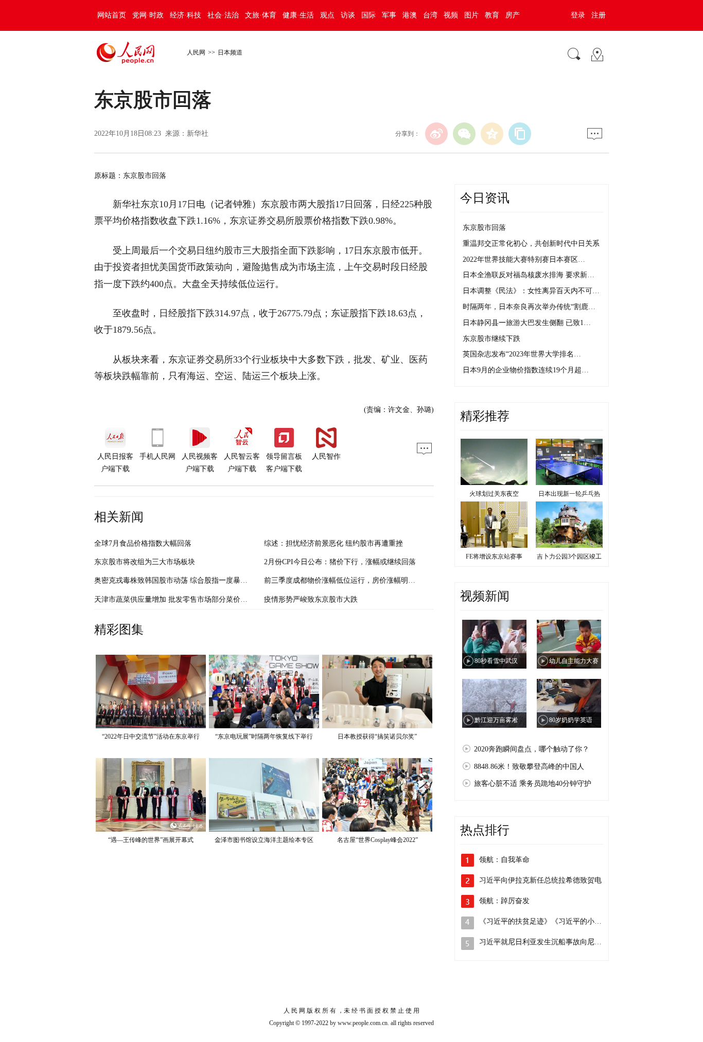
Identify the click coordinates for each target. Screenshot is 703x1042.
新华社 (197, 133)
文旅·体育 (260, 15)
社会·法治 (223, 15)
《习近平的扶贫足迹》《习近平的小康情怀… (551, 921)
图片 (471, 15)
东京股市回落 (484, 227)
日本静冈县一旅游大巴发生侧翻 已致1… (527, 323)
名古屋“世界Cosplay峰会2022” (377, 839)
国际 (368, 15)
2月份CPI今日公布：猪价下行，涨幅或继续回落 (340, 562)
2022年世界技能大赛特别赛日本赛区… (524, 259)
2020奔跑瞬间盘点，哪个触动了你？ (531, 749)
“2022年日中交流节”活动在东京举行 (151, 736)
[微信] (464, 133)
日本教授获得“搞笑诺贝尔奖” (377, 736)
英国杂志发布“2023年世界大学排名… (522, 354)
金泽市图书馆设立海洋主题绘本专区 (264, 839)
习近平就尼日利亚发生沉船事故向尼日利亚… (551, 942)
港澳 (409, 15)
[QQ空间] (492, 133)
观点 (327, 15)
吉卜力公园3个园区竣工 (569, 556)
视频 (451, 15)
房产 (512, 15)
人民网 (196, 52)
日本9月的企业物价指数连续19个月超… (526, 370)
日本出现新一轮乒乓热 (569, 493)
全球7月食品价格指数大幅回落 (142, 543)
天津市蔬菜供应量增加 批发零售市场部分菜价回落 (174, 599)
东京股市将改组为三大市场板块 (144, 562)
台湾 (430, 15)
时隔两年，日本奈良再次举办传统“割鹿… (529, 307)
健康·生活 (298, 15)
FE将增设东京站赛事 (494, 556)
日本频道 (230, 52)
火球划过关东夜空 (494, 493)
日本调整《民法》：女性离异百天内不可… (531, 291)
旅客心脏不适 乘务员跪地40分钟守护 (532, 783)
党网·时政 (148, 15)
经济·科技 (185, 15)
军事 (389, 15)
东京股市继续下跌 (491, 339)
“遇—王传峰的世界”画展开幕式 (151, 839)
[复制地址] (519, 133)
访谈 (348, 15)
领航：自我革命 (504, 860)
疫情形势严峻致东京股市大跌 (311, 599)
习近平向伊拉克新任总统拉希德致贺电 (540, 880)
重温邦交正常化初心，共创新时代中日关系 (531, 243)
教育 (492, 15)
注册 (598, 15)
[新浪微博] (436, 133)
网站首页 (111, 15)
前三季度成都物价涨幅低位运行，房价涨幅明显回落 (347, 580)
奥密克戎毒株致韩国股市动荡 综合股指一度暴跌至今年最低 (189, 580)
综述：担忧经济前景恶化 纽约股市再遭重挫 (333, 543)
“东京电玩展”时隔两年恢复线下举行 (264, 736)
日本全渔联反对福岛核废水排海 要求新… (528, 275)
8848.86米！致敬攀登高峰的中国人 (529, 766)
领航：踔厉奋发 (504, 901)
